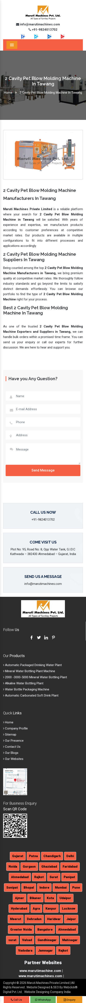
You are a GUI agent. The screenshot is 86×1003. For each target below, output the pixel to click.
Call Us (17, 999)
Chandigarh (52, 856)
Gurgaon (29, 866)
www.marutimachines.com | (41, 976)
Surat (53, 877)
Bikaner (35, 898)
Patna (33, 856)
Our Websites (13, 759)
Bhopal (29, 887)
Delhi (70, 856)
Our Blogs (11, 753)
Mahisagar (70, 940)
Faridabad (70, 866)
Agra (36, 908)
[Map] (15, 781)
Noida (13, 866)
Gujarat (17, 856)
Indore (44, 887)
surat (12, 940)
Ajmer (19, 898)
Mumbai (61, 887)
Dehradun (34, 919)
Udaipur (65, 898)
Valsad (27, 940)
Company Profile (16, 728)
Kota (50, 898)
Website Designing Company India (47, 992)
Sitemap (10, 734)
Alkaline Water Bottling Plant (23, 683)
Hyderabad (19, 908)
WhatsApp (44, 999)
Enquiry (70, 999)
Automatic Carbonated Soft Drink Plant (31, 695)
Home (8, 92)
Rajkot (39, 877)
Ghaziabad (49, 866)
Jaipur (71, 919)
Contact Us (12, 747)
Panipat (69, 877)
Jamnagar (45, 950)
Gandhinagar (47, 940)
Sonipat (12, 887)
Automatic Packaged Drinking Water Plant (33, 665)
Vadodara (25, 950)
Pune (76, 887)
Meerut (15, 919)
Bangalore (45, 929)
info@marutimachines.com (39, 24)
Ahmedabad (20, 877)
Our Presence (14, 740)
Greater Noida (21, 929)
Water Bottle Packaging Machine (26, 689)
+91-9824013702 (44, 29)
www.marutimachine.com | (41, 971)
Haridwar (54, 919)
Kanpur (51, 908)
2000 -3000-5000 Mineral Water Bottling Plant (35, 677)
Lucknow (68, 908)
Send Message (43, 470)
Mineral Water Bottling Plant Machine (29, 671)
